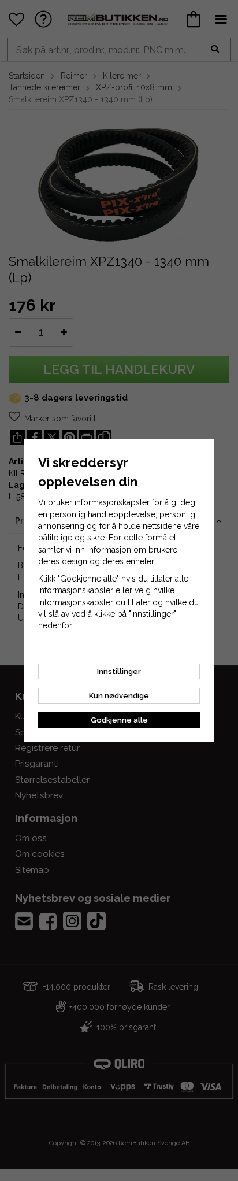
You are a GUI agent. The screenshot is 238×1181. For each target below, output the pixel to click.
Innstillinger (119, 671)
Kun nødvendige (119, 695)
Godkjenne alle (119, 720)
